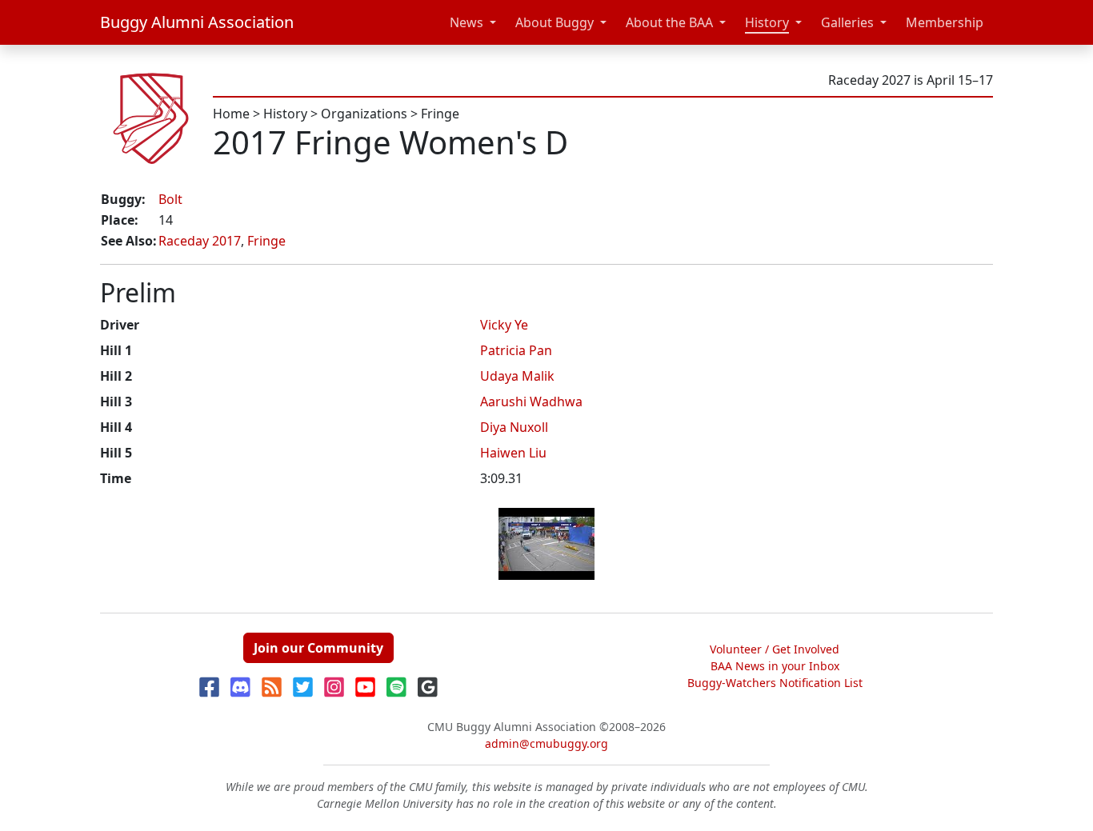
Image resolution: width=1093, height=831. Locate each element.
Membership (944, 22)
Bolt (170, 199)
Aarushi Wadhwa (531, 401)
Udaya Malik (517, 376)
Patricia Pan (516, 350)
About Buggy (554, 22)
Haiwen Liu (513, 452)
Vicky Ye (504, 325)
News (466, 22)
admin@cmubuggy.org (546, 743)
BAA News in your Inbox (775, 665)
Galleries (847, 22)
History (767, 22)
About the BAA (669, 22)
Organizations (364, 113)
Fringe (440, 113)
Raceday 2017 (199, 241)
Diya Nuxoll (514, 427)
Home (231, 113)
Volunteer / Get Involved (774, 649)
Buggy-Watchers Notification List (775, 682)
